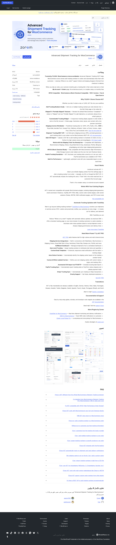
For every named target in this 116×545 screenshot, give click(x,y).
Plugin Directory (105, 8)
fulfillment (23, 95)
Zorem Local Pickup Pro (64, 318)
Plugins (87, 523)
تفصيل (100, 65)
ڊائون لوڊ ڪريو (27, 57)
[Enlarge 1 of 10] (101, 333)
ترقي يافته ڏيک (36, 107)
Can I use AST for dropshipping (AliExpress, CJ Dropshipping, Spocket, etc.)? (81, 465)
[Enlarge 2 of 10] (101, 347)
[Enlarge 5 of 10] (81, 333)
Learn (66, 518)
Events (45, 521)
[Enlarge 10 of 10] (61, 347)
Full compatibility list (98, 199)
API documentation (95, 135)
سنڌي (93, 535)
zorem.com (100, 322)
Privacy (108, 526)
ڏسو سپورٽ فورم (35, 152)
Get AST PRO (100, 278)
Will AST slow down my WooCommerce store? (90, 416)
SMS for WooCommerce (67, 316)
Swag (44, 526)
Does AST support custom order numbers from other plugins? (86, 475)
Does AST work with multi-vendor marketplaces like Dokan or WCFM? (83, 470)
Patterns (86, 526)
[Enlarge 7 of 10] (81, 358)
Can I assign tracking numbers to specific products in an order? (85, 440)
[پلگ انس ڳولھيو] (93, 17)
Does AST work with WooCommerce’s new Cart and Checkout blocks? (83, 411)
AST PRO (65, 237)
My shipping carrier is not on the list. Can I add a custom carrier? (85, 455)
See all (14, 135)
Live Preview (16, 57)
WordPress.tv (63, 526)
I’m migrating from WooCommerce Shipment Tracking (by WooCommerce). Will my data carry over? (88, 400)
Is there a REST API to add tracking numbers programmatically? (85, 480)
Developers (65, 523)
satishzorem (67, 502)
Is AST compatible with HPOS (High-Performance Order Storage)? (84, 406)
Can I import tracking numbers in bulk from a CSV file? (88, 460)
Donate (44, 523)
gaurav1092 (67, 498)
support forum (100, 305)
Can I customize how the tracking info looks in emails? (88, 430)
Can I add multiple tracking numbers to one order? (89, 435)
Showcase (86, 518)
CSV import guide (96, 140)
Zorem (90, 58)
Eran (99, 502)
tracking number (17, 102)
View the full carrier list (94, 130)
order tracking (16, 95)
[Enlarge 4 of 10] (101, 376)
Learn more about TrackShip (95, 229)
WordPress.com (21, 518)
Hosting (108, 523)
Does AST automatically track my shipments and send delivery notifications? (81, 450)
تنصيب (86, 65)
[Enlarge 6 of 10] (81, 351)
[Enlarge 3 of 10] (101, 360)
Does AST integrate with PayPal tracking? (91, 445)
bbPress (23, 523)
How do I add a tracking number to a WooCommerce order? (86, 421)
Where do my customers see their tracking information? (88, 426)
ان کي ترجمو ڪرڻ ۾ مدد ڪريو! (46, 12)
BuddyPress (22, 526)
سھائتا (13, 65)
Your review (36, 135)
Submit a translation (98, 292)
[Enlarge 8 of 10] (81, 371)
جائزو (93, 65)
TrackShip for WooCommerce (80, 206)
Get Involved (43, 518)
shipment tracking (17, 99)
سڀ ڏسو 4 (15, 92)
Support (65, 521)
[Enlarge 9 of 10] (61, 333)
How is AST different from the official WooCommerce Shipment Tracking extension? (79, 395)
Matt (24, 521)
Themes (86, 521)
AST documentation (98, 302)
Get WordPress (7, 2)
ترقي (80, 65)
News (108, 521)
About (108, 518)
